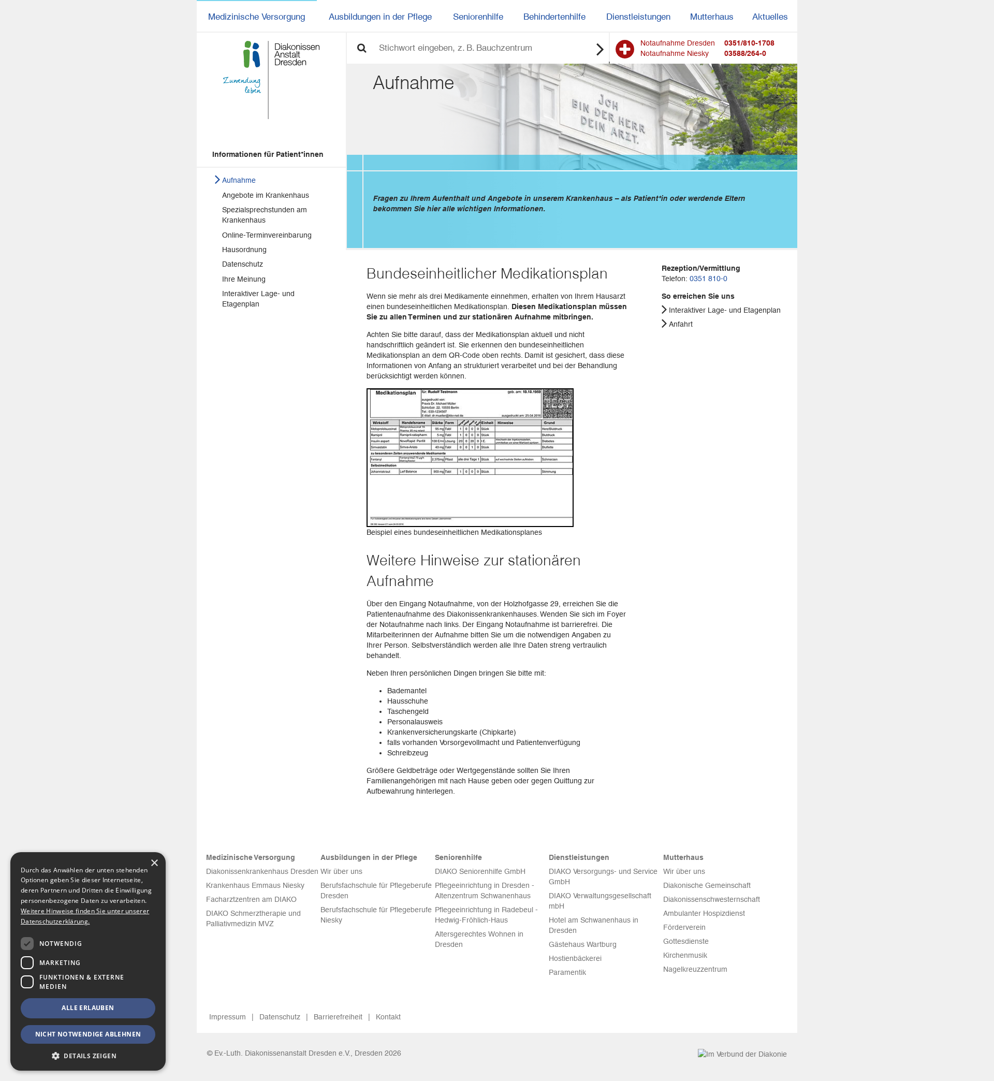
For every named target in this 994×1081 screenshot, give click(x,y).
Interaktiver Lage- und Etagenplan (258, 298)
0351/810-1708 (749, 43)
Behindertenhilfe (554, 16)
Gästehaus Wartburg (583, 944)
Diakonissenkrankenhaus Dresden (262, 871)
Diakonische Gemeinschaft (707, 885)
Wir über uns (341, 871)
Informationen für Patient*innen (268, 154)
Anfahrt (681, 324)
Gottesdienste (686, 941)
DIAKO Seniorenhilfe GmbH (480, 871)
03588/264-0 (745, 53)
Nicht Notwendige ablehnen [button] (88, 1034)
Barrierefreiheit (338, 1017)
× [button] (154, 863)
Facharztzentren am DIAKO (251, 899)
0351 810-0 (708, 278)
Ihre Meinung (244, 279)
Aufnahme (239, 180)
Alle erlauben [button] (88, 1007)
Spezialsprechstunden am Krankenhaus (264, 215)
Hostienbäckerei (575, 958)
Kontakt (388, 1017)
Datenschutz (242, 264)
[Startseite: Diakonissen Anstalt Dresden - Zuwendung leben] (271, 80)
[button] (88, 1055)
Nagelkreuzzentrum (695, 969)
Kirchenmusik (685, 955)
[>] (600, 49)
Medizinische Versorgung (256, 16)
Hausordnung (244, 249)
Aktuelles (770, 16)
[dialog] (88, 961)
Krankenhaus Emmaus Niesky (255, 885)
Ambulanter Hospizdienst (704, 913)
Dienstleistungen (638, 16)
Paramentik (567, 972)
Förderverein (684, 927)
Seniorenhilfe (478, 16)
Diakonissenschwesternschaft (711, 899)
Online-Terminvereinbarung (267, 235)
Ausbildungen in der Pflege (380, 16)
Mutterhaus (712, 16)
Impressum (227, 1017)
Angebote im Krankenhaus (265, 195)
